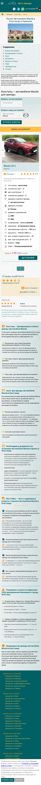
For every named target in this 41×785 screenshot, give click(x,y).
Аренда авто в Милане (12, 701)
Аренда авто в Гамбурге (13, 688)
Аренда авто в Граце (12, 748)
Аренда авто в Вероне (12, 706)
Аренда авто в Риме (11, 696)
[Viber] (14, 9)
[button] (11, 104)
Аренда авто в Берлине (12, 676)
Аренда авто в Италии (11, 694)
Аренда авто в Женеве (12, 758)
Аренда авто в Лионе (12, 718)
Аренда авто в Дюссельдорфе (15, 686)
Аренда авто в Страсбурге (13, 728)
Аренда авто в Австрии (11, 733)
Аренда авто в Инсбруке (13, 746)
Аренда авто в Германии (12, 674)
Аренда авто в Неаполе (13, 708)
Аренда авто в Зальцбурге (13, 743)
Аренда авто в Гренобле (13, 726)
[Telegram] (18, 9)
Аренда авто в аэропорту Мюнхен (16, 681)
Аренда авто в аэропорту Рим (15, 698)
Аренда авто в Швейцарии (12, 753)
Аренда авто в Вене (11, 736)
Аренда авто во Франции (12, 714)
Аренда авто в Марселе (13, 721)
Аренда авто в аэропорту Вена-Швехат (17, 738)
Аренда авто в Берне (12, 756)
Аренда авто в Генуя (12, 703)
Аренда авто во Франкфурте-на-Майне (17, 683)
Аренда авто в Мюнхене (13, 678)
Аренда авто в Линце (12, 741)
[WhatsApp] (23, 9)
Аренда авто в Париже (12, 716)
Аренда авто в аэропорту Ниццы (15, 723)
